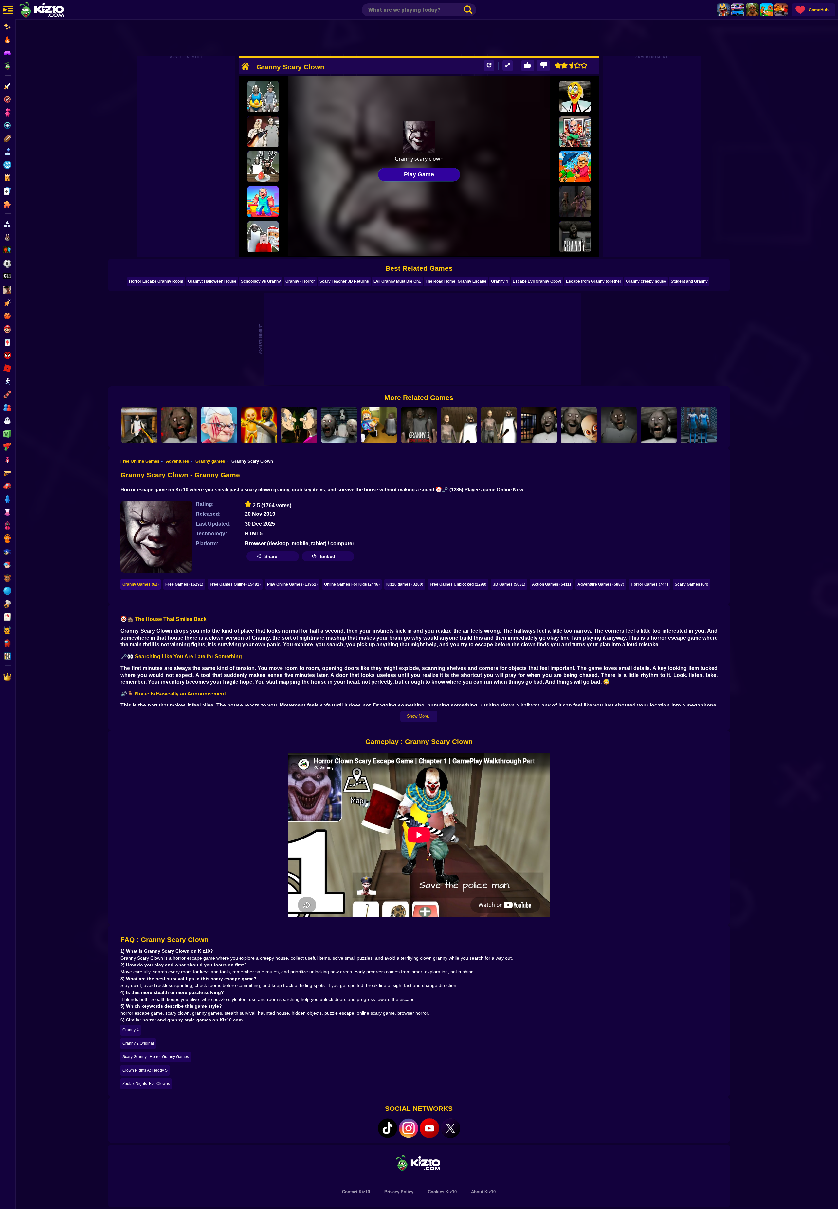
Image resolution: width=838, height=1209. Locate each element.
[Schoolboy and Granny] (575, 166)
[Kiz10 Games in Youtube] (429, 1128)
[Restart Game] (489, 65)
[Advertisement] (419, 37)
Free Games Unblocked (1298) (458, 584)
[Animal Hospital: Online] (723, 9)
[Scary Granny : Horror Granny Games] (575, 236)
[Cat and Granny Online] (219, 425)
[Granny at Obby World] (263, 201)
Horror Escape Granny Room (156, 281)
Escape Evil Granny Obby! (537, 281)
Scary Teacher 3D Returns (344, 281)
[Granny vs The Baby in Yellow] (579, 425)
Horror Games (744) (649, 584)
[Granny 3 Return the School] (419, 425)
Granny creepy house (646, 281)
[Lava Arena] (781, 9)
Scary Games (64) (691, 584)
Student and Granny (689, 281)
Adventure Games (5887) (600, 584)
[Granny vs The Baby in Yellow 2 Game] (259, 425)
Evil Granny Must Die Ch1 (397, 281)
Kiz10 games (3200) (404, 584)
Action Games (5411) (551, 584)
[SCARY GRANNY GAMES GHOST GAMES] (699, 425)
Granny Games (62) (140, 584)
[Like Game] (527, 65)
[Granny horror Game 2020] (575, 201)
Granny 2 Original (138, 1043)
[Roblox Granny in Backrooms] (379, 425)
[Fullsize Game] (507, 65)
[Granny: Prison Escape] (539, 425)
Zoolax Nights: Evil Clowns (146, 1083)
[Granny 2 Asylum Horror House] (619, 425)
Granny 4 (499, 281)
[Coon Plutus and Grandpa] (575, 131)
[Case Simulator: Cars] (737, 9)
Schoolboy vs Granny (261, 281)
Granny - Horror (300, 281)
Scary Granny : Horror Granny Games (155, 1057)
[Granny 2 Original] (499, 425)
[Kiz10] (52, 10)
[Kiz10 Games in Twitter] (450, 1128)
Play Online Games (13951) (292, 584)
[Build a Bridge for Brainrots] (766, 9)
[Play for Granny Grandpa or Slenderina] (339, 425)
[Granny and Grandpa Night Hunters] (299, 425)
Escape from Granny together (593, 281)
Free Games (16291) (184, 584)
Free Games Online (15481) (235, 584)
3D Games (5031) (509, 584)
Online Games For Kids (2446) (352, 584)
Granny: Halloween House (212, 281)
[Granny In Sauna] (263, 96)
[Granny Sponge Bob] (575, 96)
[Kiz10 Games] (419, 1163)
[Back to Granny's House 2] (139, 425)
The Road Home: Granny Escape (456, 281)
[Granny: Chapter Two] (459, 425)
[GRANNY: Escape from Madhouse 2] (263, 131)
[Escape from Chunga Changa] (752, 9)
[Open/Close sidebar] (8, 9)
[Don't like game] (543, 65)
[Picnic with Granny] (263, 166)
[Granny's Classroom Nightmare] (179, 425)
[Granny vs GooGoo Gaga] (263, 236)
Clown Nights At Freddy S (145, 1070)
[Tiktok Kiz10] (387, 1128)
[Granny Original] (659, 425)
